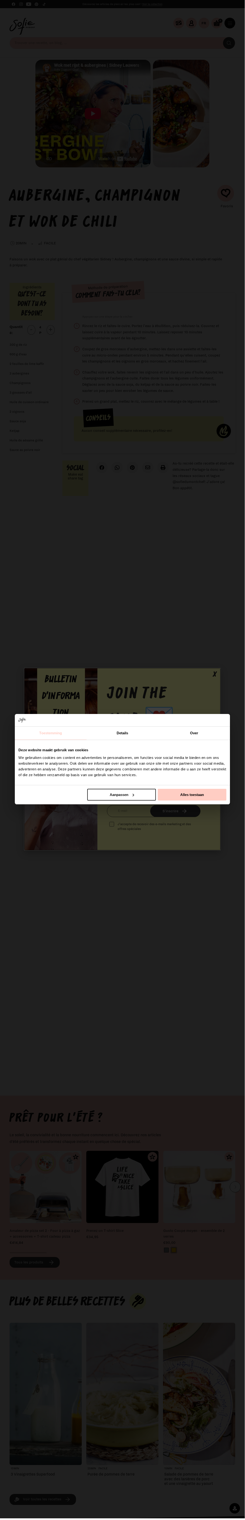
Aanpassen (119, 795)
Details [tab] (122, 733)
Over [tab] (194, 733)
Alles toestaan (192, 795)
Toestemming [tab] (50, 733)
